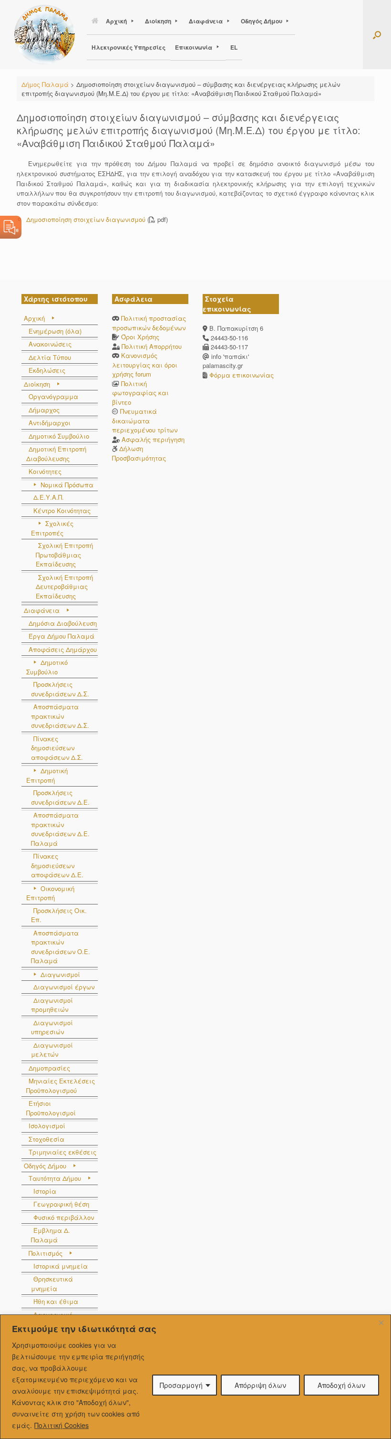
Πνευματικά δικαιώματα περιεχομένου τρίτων (144, 420)
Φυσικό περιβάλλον (63, 1217)
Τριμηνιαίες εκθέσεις (62, 1151)
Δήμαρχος (44, 409)
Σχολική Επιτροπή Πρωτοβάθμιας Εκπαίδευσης (64, 554)
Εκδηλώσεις (47, 370)
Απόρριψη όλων (260, 1385)
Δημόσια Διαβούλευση (63, 623)
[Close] (381, 1322)
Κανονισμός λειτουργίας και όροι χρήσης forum (144, 364)
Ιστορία (44, 1191)
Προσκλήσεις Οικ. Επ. (59, 915)
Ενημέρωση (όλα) (55, 331)
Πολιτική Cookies (61, 1425)
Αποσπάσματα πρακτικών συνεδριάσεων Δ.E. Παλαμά (60, 829)
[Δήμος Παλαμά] (45, 34)
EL (233, 47)
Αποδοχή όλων (341, 1385)
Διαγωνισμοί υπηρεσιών (52, 1027)
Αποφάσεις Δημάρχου (63, 649)
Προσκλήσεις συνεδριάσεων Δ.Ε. (60, 797)
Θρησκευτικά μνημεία (52, 1283)
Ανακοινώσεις (50, 343)
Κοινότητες (45, 471)
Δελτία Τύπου (50, 357)
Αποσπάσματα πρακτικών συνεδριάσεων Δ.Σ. (60, 716)
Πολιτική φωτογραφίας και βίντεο (140, 393)
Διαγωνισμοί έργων (63, 986)
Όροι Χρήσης (140, 336)
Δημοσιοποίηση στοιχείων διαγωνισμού (85, 219)
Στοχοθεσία (46, 1139)
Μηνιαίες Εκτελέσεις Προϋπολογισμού (60, 1085)
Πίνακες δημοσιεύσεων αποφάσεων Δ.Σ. (57, 748)
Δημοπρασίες (49, 1067)
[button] (377, 34)
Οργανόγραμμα (53, 396)
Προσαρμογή (181, 1385)
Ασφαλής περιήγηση (153, 439)
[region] (195, 1376)
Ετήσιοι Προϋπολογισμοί (51, 1108)
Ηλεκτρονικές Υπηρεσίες (128, 47)
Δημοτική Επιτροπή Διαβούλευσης (56, 453)
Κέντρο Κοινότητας (62, 510)
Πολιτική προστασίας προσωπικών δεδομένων (149, 323)
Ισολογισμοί (47, 1125)
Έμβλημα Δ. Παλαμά (50, 1235)
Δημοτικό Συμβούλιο (59, 436)
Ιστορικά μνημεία (60, 1266)
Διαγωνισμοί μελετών (52, 1049)
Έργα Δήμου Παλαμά (61, 636)
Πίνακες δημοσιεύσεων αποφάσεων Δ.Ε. (57, 865)
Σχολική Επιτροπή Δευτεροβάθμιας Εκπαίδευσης (64, 586)
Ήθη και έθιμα (55, 1301)
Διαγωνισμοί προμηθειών (52, 1005)
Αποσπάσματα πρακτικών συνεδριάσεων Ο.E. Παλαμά (60, 947)
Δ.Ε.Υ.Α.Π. (48, 497)
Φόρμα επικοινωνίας (240, 374)
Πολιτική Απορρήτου (152, 346)
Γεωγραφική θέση (61, 1203)
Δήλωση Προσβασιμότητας (139, 453)
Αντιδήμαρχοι (50, 422)
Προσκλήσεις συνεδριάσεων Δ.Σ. (60, 689)
